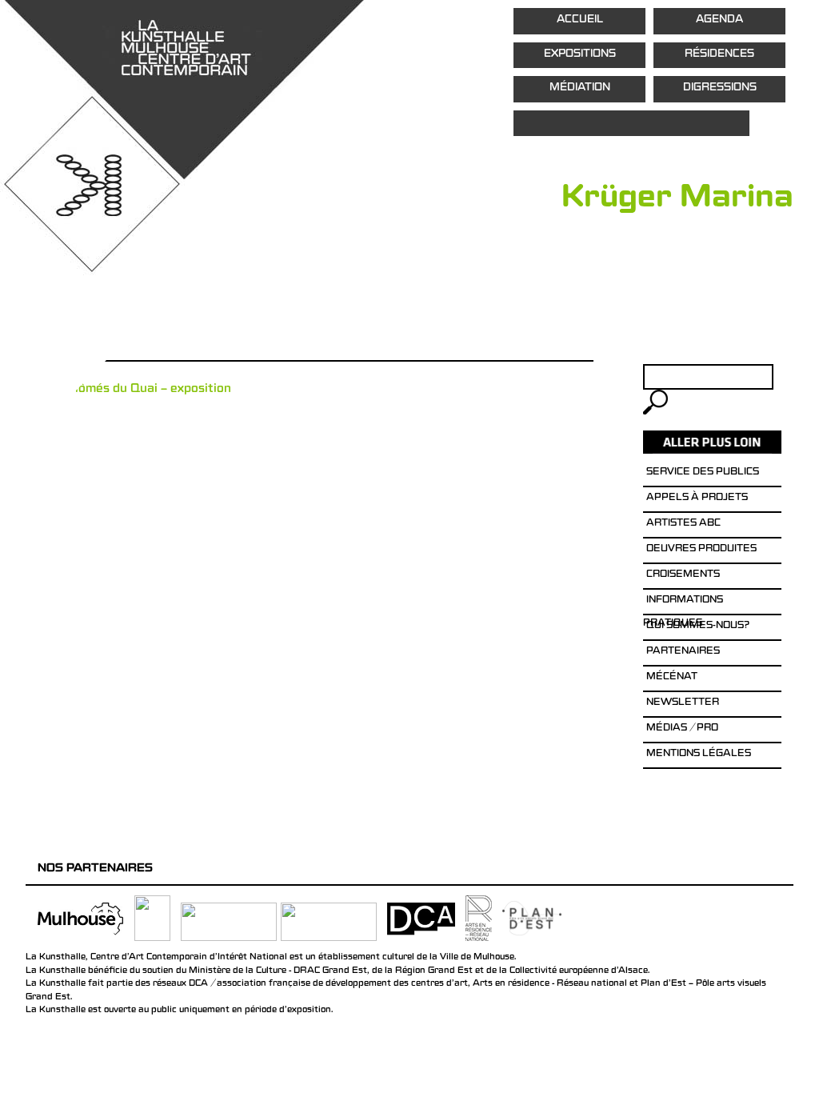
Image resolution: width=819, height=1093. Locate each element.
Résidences (719, 55)
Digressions (720, 88)
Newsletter (682, 703)
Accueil (580, 20)
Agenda (719, 20)
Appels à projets (697, 498)
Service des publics (702, 473)
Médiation (579, 88)
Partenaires (683, 652)
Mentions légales (698, 754)
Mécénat (671, 678)
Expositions (580, 55)
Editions (631, 123)
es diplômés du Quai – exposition (136, 389)
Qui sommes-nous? (697, 626)
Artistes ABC (683, 524)
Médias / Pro (682, 729)
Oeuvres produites (701, 550)
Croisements (683, 575)
